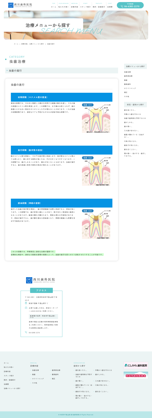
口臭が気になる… (130, 141)
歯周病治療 (128, 76)
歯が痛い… (128, 126)
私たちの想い (63, 5)
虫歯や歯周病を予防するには (135, 118)
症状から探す (80, 364)
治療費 (110, 5)
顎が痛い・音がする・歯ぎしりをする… (83, 397)
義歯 (125, 80)
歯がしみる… (129, 122)
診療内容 (74, 5)
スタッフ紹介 (85, 5)
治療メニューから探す (36, 44)
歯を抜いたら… (130, 110)
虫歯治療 (127, 72)
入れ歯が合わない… (131, 130)
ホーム (53, 5)
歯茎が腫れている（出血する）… (83, 386)
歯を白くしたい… (130, 149)
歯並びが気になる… (131, 145)
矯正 (125, 92)
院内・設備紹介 (99, 5)
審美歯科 (127, 84)
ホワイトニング (130, 88)
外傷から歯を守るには (132, 114)
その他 (126, 96)
